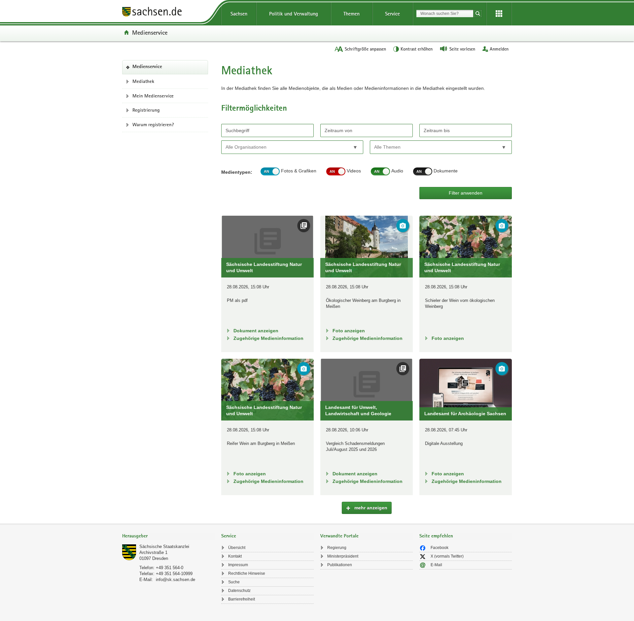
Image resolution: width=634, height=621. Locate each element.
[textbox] (255, 146)
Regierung (336, 547)
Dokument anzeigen (255, 330)
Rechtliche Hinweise (246, 573)
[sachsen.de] (168, 12)
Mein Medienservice (153, 96)
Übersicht (236, 547)
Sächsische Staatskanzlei (164, 546)
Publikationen (339, 565)
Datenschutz (239, 590)
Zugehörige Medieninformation (268, 338)
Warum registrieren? (153, 125)
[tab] (168, 536)
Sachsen (238, 14)
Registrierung (146, 110)
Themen (351, 14)
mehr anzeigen (370, 507)
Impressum (238, 565)
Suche (234, 582)
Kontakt (235, 556)
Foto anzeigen (349, 330)
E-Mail (436, 565)
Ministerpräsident (342, 556)
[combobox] (445, 14)
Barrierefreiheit (241, 599)
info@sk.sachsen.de (175, 579)
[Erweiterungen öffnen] (499, 13)
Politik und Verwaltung (293, 14)
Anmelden (499, 49)
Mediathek (143, 81)
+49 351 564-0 (169, 567)
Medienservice (149, 32)
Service (392, 14)
